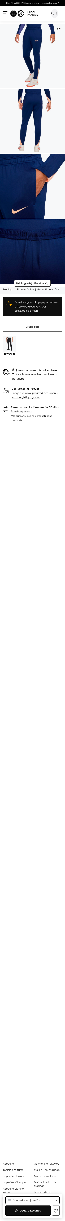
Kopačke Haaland (14, 1176)
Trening (7, 289)
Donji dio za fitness (42, 289)
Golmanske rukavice (46, 1163)
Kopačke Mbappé (14, 1182)
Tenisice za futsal (13, 1169)
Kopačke (8, 1163)
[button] (32, 393)
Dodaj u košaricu (30, 1210)
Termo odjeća (42, 1192)
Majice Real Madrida (47, 1169)
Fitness (21, 289)
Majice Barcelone (45, 1176)
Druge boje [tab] (32, 326)
